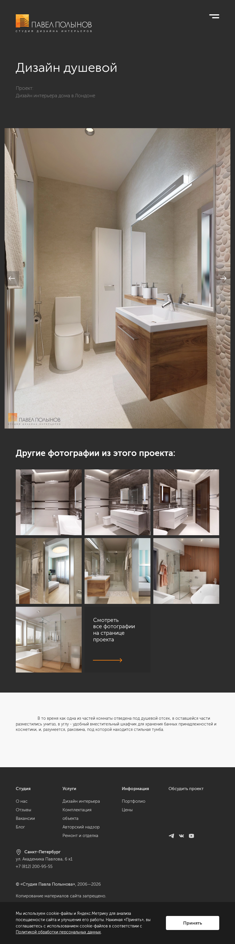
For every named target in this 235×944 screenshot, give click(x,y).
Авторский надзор (81, 827)
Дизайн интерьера (81, 801)
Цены (127, 809)
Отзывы (23, 809)
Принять (192, 923)
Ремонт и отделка (80, 835)
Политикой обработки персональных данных (58, 932)
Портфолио (133, 801)
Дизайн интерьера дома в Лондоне (55, 95)
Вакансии (25, 818)
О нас (22, 801)
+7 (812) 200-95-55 (34, 866)
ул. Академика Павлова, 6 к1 (44, 859)
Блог (20, 827)
